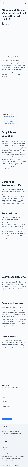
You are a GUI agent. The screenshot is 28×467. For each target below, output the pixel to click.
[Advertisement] (14, 41)
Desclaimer (16, 431)
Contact (10, 431)
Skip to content (4, 1)
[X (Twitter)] (4, 426)
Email (4, 397)
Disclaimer (4, 447)
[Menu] (25, 3)
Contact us (4, 449)
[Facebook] (2, 426)
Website (5, 401)
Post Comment (6, 419)
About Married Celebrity (8, 444)
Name (4, 393)
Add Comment (6, 406)
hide (10, 114)
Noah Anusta (23, 57)
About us (4, 431)
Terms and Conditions (15, 433)
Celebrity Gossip (5, 24)
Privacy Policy (5, 433)
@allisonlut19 (10, 347)
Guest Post (4, 435)
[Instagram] (6, 426)
